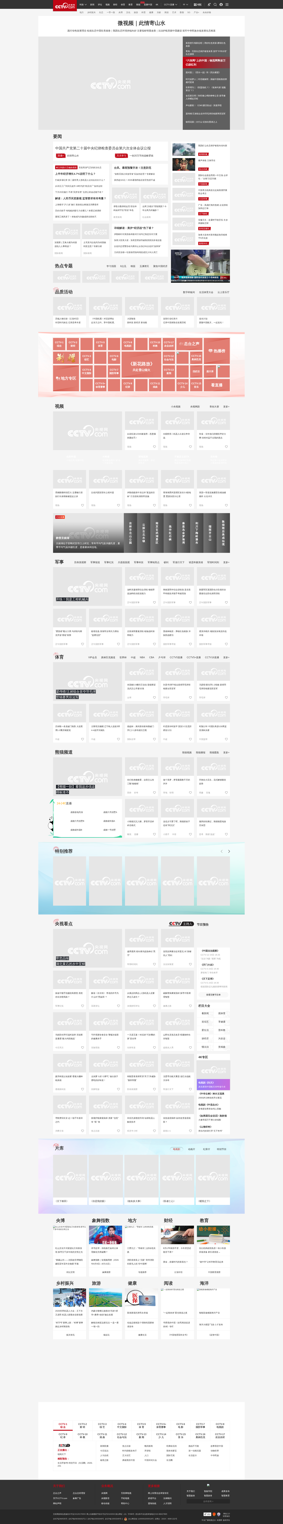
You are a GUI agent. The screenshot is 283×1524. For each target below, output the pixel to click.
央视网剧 (195, 406)
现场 (129, 447)
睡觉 (129, 834)
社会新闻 (146, 217)
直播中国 (148, 4)
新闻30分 (203, 243)
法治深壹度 (168, 964)
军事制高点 (153, 562)
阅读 (166, 12)
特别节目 (221, 1149)
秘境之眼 (104, 1460)
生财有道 (131, 1047)
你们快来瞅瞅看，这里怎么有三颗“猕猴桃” (140, 782)
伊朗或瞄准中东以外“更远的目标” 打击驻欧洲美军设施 (141, 494)
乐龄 (159, 12)
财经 (115, 4)
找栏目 (196, 371)
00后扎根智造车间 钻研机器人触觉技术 (141, 1120)
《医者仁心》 (169, 1201)
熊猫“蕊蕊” (210, 834)
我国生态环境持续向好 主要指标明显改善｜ (135, 30)
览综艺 (205, 1021)
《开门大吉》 (208, 965)
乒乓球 (162, 657)
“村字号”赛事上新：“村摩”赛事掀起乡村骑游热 (69, 1324)
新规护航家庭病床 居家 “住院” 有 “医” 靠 (105, 1120)
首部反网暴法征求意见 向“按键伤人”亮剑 (177, 953)
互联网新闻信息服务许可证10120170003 (69, 1514)
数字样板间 (189, 292)
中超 (133, 657)
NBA (142, 657)
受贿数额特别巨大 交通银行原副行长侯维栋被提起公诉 (69, 494)
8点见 (123, 266)
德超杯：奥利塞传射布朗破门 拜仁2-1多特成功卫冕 (140, 728)
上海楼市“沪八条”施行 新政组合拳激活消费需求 (76, 204)
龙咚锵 (213, 456)
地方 (82, 12)
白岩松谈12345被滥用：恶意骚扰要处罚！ (141, 436)
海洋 (204, 1283)
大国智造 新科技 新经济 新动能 (137, 320)
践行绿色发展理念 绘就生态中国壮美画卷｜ (90, 30)
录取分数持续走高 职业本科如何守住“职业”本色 (125, 208)
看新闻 (205, 1013)
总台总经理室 (79, 1493)
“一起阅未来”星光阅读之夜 (175, 1313)
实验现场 (95, 1047)
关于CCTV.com (60, 1498)
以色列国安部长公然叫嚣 (102, 492)
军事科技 (138, 562)
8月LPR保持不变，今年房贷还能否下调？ (177, 1250)
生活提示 (193, 1455)
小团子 (166, 834)
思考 (201, 834)
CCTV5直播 (176, 657)
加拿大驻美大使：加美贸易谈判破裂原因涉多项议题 (138, 240)
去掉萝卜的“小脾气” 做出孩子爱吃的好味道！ (104, 1078)
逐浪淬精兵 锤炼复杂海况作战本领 (213, 633)
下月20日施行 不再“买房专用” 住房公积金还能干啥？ (79, 192)
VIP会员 (92, 657)
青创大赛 (214, 406)
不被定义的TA (181, 456)
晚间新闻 (148, 1446)
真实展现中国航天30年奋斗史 (212, 1087)
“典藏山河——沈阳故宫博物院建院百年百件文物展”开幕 (69, 1262)
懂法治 (205, 1047)
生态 (101, 12)
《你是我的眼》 (98, 1201)
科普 (144, 12)
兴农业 (221, 1038)
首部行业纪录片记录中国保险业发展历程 (174, 320)
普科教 (221, 1030)
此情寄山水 (73, 155)
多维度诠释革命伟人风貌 (209, 1109)
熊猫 (138, 4)
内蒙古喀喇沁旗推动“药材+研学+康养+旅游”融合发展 (104, 1313)
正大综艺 (126, 1455)
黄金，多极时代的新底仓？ (175, 1262)
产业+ (196, 12)
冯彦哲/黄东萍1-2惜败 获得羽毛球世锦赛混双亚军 (212, 687)
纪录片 (206, 1149)
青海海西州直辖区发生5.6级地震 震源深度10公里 (177, 494)
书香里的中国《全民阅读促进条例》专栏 (176, 1324)
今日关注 (59, 1047)
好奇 (136, 792)
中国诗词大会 (150, 1460)
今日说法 (104, 1451)
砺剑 (166, 562)
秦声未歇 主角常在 (206, 160)
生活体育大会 (206, 292)
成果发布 (225, 1491)
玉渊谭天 (144, 266)
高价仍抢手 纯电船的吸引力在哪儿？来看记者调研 (78, 210)
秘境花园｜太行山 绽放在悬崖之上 (201, 122)
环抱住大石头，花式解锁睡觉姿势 (212, 782)
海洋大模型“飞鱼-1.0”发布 (211, 1324)
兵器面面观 (124, 562)
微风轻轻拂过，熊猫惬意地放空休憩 (212, 823)
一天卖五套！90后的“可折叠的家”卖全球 (141, 1037)
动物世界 (215, 1451)
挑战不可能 (194, 1446)
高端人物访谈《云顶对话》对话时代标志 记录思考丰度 (68, 320)
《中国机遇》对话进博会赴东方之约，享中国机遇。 (103, 320)
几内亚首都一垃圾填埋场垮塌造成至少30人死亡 (136, 252)
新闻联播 (203, 154)
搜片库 (210, 371)
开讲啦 (147, 1451)
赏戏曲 (221, 1047)
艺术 (174, 12)
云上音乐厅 (223, 292)
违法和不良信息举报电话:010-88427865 (151, 1514)
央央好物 (207, 12)
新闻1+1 (167, 1131)
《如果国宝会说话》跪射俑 (212, 1116)
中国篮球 (203, 739)
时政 (82, 4)
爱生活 (205, 1030)
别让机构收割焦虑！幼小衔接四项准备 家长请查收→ (212, 1250)
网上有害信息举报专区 (158, 1493)
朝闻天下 (62, 1454)
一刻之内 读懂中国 (75, 460)
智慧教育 (225, 1495)
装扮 (129, 792)
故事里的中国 (217, 1446)
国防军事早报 (169, 644)
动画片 (191, 1149)
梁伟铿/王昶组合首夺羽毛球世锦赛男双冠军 (206, 113)
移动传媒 (105, 1503)
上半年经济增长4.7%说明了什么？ (75, 173)
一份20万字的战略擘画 (141, 155)
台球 (129, 697)
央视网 (104, 1493)
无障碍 (209, 7)
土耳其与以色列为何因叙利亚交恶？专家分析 (94, 244)
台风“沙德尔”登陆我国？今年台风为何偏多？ (154, 208)
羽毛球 (166, 697)
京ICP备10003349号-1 (114, 1519)
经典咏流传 (171, 1446)
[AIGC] (197, 4)
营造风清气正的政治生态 (90, 167)
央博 (121, 12)
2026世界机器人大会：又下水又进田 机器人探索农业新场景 (69, 1313)
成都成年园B (76, 830)
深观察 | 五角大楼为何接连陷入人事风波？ (66, 244)
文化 (128, 12)
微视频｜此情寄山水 (141, 23)
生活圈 (169, 1460)
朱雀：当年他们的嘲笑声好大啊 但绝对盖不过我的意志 (212, 436)
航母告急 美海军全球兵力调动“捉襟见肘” (105, 633)
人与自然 (104, 1455)
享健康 (221, 1021)
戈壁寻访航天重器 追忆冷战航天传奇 (177, 1078)
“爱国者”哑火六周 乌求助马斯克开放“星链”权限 (68, 633)
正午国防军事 (61, 644)
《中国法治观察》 (210, 951)
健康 (151, 12)
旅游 (136, 12)
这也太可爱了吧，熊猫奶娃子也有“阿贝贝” (176, 823)
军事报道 (95, 562)
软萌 (172, 792)
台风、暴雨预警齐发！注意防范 (132, 167)
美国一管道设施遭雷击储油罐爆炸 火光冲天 (212, 494)
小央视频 (175, 406)
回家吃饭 (95, 1089)
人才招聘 (167, 1503)
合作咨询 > (208, 1501)
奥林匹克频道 (108, 657)
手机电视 (125, 1498)
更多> (226, 406)
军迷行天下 (179, 562)
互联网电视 (126, 1493)
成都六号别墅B (77, 821)
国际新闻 (59, 253)
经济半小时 (132, 1131)
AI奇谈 (106, 456)
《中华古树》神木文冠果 (211, 1093)
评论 (100, 4)
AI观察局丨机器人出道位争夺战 (176, 436)
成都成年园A (109, 821)
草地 (165, 792)
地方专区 (68, 378)
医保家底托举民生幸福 (137, 1313)
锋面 (133, 266)
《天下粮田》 (62, 1201)
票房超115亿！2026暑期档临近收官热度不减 (134, 180)
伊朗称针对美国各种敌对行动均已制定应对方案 (135, 234)
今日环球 (203, 199)
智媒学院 (208, 1491)
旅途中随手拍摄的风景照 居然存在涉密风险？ (69, 995)
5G (188, 12)
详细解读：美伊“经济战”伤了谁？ (134, 228)
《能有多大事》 (134, 1201)
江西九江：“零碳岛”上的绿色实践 (141, 1250)
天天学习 (121, 155)
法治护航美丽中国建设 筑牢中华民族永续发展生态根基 (186, 30)
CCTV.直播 (169, 4)
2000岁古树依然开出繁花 (210, 1098)
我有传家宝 (171, 1451)
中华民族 (215, 1455)
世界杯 (123, 657)
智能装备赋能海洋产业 (209, 1313)
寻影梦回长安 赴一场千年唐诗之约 (69, 1120)
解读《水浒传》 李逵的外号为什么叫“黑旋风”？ (105, 995)
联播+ (61, 155)
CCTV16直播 (212, 657)
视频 (108, 4)
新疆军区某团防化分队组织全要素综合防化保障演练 (212, 591)
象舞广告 (77, 1498)
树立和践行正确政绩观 (66, 167)
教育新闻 (117, 217)
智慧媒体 (191, 1495)
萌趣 (201, 792)
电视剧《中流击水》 (209, 1104)
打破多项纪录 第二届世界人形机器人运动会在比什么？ (80, 180)
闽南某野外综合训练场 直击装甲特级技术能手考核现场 (177, 591)
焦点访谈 (203, 169)
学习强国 (111, 266)
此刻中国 (71, 456)
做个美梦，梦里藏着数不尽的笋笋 (176, 782)
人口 (146, 1455)
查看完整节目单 (213, 995)
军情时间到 (213, 562)
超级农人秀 (168, 1047)
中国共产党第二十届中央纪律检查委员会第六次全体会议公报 (103, 148)
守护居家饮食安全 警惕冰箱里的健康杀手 (105, 1037)
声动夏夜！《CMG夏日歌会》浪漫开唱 (204, 105)
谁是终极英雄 (196, 562)
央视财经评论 (133, 1006)
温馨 (136, 834)
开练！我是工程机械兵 (72, 599)
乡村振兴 (91, 12)
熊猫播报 (200, 752)
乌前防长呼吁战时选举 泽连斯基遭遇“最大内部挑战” (69, 1037)
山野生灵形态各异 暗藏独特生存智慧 (177, 1037)
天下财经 (203, 214)
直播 (64, 803)
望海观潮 (143, 456)
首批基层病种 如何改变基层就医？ (177, 1120)
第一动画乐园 (195, 1451)
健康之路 (167, 1006)
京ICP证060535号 (60, 1519)
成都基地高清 (76, 812)
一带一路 (111, 12)
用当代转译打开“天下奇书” (210, 1131)
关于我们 (191, 1491)
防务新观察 (80, 562)
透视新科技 (60, 1089)
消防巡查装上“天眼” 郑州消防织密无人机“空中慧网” (140, 1262)
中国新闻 (203, 184)
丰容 (174, 834)
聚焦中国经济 (160, 266)
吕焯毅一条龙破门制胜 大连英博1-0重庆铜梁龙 (69, 728)
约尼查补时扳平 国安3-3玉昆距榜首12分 (177, 728)
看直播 (217, 385)
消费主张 (59, 1131)
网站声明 (57, 1503)
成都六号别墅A (110, 812)
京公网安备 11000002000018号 (141, 1519)
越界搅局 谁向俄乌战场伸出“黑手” (141, 953)
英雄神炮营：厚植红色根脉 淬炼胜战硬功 (177, 633)
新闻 (92, 4)
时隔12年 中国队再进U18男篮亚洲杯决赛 (213, 728)
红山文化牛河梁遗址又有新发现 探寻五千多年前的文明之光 (69, 1250)
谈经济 (205, 1038)
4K (157, 4)
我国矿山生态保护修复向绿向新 (212, 145)
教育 (131, 4)
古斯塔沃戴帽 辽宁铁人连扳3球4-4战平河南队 (105, 728)
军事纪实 (109, 562)
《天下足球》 (208, 978)
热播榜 (219, 351)
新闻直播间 (204, 228)
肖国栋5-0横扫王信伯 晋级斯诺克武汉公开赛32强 (141, 687)
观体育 (221, 1013)
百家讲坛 (95, 1006)
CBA (151, 657)
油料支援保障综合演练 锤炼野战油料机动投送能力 (141, 591)
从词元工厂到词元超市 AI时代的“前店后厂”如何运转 (78, 186)
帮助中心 (125, 1503)
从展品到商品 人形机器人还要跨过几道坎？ (141, 995)
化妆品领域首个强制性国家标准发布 (140, 1324)
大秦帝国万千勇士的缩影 (209, 1120)
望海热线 (152, 1503)
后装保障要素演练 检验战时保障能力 (141, 633)
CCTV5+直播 (194, 657)
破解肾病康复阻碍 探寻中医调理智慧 (177, 995)
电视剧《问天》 (206, 1082)
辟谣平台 (152, 1498)
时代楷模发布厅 (129, 1451)
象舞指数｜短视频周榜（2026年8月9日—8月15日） (105, 1262)
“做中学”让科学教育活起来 (211, 1262)
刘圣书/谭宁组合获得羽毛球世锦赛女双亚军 (177, 687)
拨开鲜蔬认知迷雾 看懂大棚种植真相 (69, 1078)
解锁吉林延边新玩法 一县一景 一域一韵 (105, 1324)
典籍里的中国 (128, 1460)
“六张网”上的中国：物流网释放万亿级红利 (205, 61)
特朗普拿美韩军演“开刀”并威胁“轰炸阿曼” (141, 1078)
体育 (123, 4)
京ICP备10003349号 (95, 1519)
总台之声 (57, 1493)
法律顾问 (167, 1498)
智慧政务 (208, 1495)
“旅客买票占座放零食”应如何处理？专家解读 (134, 174)
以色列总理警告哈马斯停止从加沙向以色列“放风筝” (137, 246)
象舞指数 (101, 1220)
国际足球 (131, 739)
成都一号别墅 (109, 830)
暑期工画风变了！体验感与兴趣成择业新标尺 (75, 216)
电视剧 (176, 1149)
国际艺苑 (170, 1455)
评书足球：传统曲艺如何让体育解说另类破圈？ (104, 1250)
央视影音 (105, 1498)
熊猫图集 (214, 752)
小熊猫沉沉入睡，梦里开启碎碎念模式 (140, 823)
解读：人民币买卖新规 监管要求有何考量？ (80, 198)
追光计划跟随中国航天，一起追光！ (211, 320)
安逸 (208, 792)
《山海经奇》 (205, 1127)
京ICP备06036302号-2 (77, 1519)
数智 (182, 12)
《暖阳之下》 (204, 1201)
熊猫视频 (187, 752)
